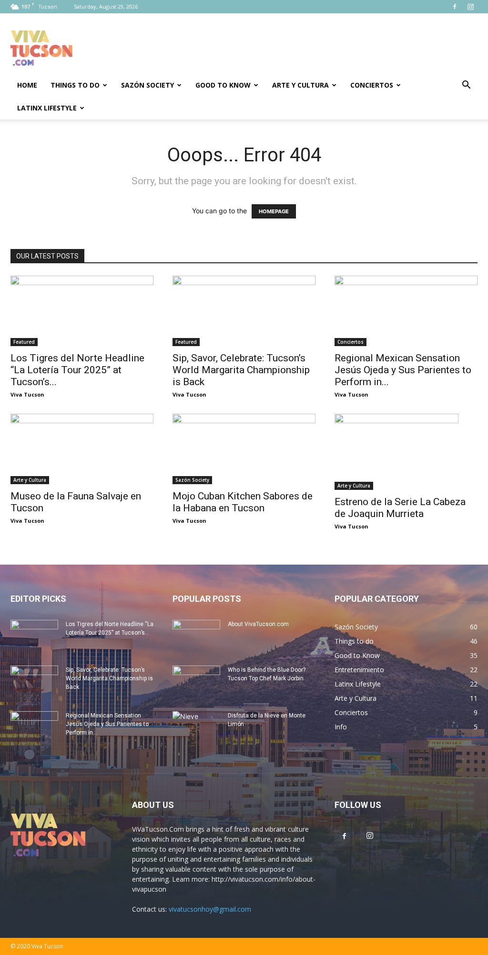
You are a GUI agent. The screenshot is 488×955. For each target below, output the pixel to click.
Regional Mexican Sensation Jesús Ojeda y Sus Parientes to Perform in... (403, 370)
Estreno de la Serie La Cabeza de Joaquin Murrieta (400, 507)
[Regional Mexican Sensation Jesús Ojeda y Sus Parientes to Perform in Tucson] (406, 311)
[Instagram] (470, 6)
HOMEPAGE (274, 211)
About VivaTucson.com (258, 624)
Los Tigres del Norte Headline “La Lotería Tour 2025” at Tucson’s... (77, 370)
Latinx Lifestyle (47, 107)
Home (27, 85)
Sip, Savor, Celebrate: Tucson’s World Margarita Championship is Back (241, 370)
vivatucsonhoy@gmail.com (210, 909)
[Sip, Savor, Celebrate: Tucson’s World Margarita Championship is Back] (244, 311)
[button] (466, 85)
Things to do (75, 85)
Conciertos (371, 85)
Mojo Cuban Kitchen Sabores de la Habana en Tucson (243, 502)
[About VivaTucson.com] (196, 636)
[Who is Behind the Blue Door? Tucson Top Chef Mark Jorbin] (196, 682)
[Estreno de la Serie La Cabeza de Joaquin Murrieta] (406, 452)
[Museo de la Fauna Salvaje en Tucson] (81, 449)
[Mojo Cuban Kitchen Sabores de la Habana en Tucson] (244, 449)
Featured (24, 341)
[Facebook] (454, 6)
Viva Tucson (27, 394)
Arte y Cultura (300, 85)
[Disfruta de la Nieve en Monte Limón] (196, 728)
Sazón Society (147, 85)
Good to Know (223, 85)
